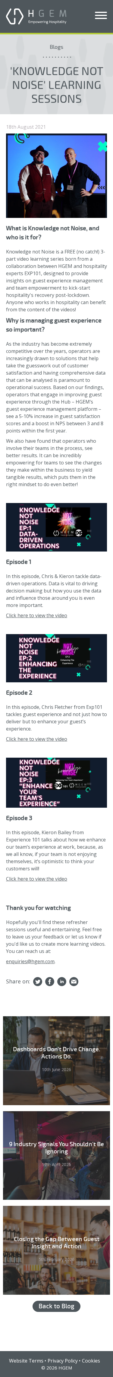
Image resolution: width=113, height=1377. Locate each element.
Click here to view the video (36, 615)
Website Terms (26, 1360)
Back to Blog (56, 1306)
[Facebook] (49, 982)
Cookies (91, 1360)
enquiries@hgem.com (30, 961)
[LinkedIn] (61, 982)
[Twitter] (37, 982)
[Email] (73, 982)
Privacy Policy (63, 1360)
